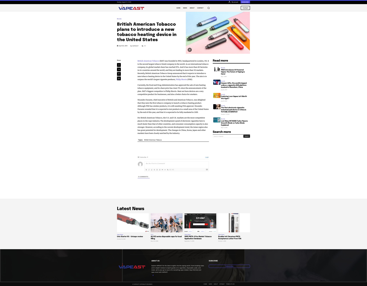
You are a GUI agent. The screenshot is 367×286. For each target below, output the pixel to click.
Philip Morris (181, 79)
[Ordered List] (157, 170)
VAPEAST (135, 46)
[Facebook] (119, 65)
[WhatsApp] (119, 78)
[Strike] (154, 170)
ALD (152, 234)
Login (207, 157)
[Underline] (151, 170)
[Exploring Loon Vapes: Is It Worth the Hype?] (216, 95)
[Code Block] (165, 170)
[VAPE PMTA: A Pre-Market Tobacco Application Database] (200, 222)
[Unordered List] (159, 170)
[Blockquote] (162, 170)
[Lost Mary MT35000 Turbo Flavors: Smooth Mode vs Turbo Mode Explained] (216, 119)
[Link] (167, 170)
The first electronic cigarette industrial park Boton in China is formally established (233, 110)
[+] (173, 169)
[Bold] (146, 170)
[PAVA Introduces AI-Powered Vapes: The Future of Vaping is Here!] (216, 68)
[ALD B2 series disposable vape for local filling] (167, 222)
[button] (208, 8)
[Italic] (149, 170)
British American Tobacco (148, 61)
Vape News (120, 234)
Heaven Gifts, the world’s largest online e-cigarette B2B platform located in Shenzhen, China (234, 85)
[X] (119, 69)
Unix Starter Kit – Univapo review (130, 236)
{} (170, 169)
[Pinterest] (119, 74)
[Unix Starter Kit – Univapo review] (133, 222)
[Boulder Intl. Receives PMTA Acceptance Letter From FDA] (234, 222)
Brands (119, 19)
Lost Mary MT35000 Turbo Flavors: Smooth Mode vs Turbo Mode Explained (234, 123)
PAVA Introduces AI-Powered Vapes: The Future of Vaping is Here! (233, 72)
